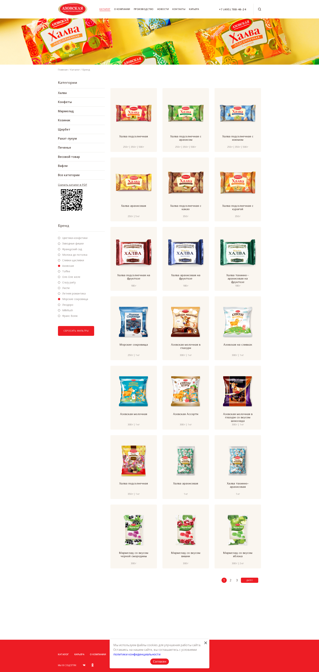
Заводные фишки (73, 243)
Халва (62, 93)
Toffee (66, 271)
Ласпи (66, 288)
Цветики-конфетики (75, 238)
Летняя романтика (74, 293)
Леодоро (67, 304)
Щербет (64, 129)
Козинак (64, 120)
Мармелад (66, 111)
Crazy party (69, 282)
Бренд (86, 69)
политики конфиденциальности (136, 654)
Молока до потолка (74, 254)
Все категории (69, 175)
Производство (144, 9)
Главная (63, 69)
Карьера (194, 9)
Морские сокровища (75, 299)
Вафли (63, 166)
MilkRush (67, 310)
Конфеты (65, 102)
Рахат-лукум (67, 138)
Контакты (178, 9)
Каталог (105, 9)
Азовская (68, 266)
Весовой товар (69, 157)
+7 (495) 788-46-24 (232, 9)
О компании (122, 9)
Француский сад (72, 249)
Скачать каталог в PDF (72, 184)
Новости (163, 9)
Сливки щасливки (73, 260)
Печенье (64, 147)
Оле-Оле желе (71, 277)
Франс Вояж (70, 316)
